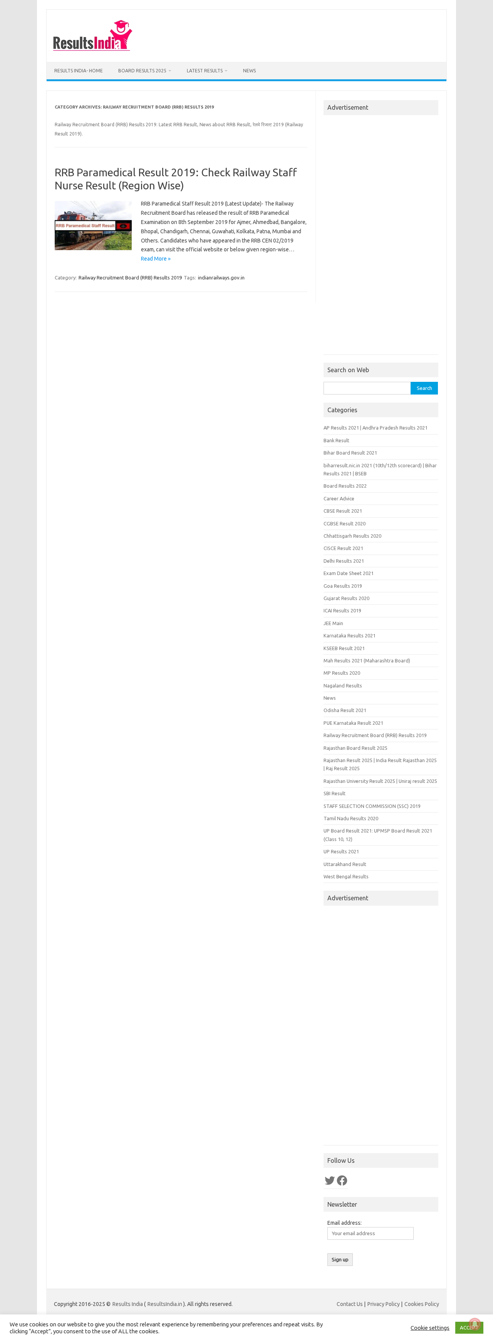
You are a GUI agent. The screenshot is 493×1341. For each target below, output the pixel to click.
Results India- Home (78, 70)
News (249, 70)
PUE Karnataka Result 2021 (353, 723)
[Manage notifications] (475, 1324)
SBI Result (334, 793)
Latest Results (205, 70)
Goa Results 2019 (343, 586)
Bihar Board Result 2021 (350, 452)
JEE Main (333, 623)
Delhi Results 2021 (344, 560)
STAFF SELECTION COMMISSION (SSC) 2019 (372, 806)
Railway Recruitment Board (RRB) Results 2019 (130, 277)
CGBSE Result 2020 (345, 523)
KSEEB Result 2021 (344, 648)
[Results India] (92, 49)
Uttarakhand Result (345, 864)
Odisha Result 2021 (345, 710)
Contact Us (350, 1304)
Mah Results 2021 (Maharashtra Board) (367, 660)
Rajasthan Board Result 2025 (355, 748)
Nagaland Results (343, 685)
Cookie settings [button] (430, 1327)
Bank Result (336, 440)
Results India (127, 1304)
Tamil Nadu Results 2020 (351, 818)
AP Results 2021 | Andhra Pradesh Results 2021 (376, 427)
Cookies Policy (421, 1304)
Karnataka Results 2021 (350, 635)
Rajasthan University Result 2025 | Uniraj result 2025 (380, 781)
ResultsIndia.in (165, 1304)
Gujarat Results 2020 (346, 598)
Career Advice (339, 498)
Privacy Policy (383, 1304)
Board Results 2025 (142, 70)
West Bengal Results (346, 876)
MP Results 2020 (342, 673)
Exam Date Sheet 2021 (349, 573)
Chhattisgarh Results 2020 (352, 535)
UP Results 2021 (341, 851)
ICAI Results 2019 (342, 610)
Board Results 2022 (345, 485)
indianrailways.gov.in (221, 277)
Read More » (156, 259)
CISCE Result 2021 (343, 548)
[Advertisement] (381, 237)
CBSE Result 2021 (343, 510)
